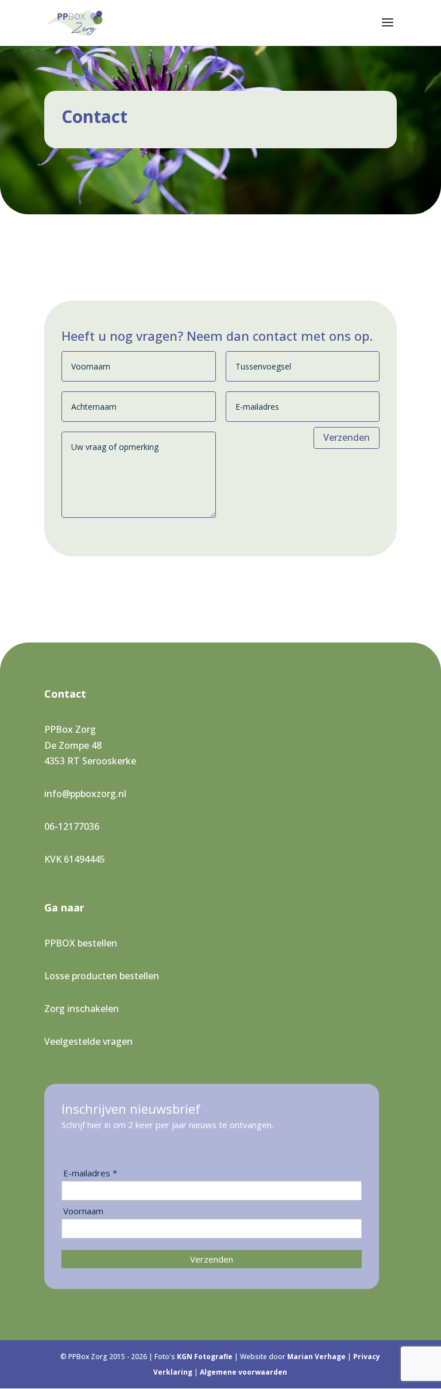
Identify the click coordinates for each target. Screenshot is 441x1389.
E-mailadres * (90, 1173)
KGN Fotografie (205, 1356)
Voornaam (83, 1211)
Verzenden (346, 437)
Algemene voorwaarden (243, 1372)
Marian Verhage (317, 1356)
